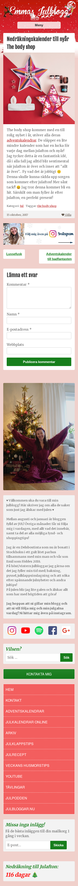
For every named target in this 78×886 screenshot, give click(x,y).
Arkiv (11, 732)
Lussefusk (14, 254)
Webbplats (15, 345)
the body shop (47, 206)
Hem (9, 689)
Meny (39, 25)
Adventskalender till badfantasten (59, 256)
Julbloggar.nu (20, 808)
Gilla (68, 214)
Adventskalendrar (25, 711)
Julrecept (16, 754)
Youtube (14, 776)
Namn (13, 314)
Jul (22, 206)
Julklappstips (20, 743)
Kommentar (18, 284)
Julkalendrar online (27, 721)
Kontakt (14, 700)
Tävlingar (15, 787)
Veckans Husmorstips (27, 765)
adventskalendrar (21, 140)
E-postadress (19, 329)
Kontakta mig (39, 674)
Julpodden (16, 797)
